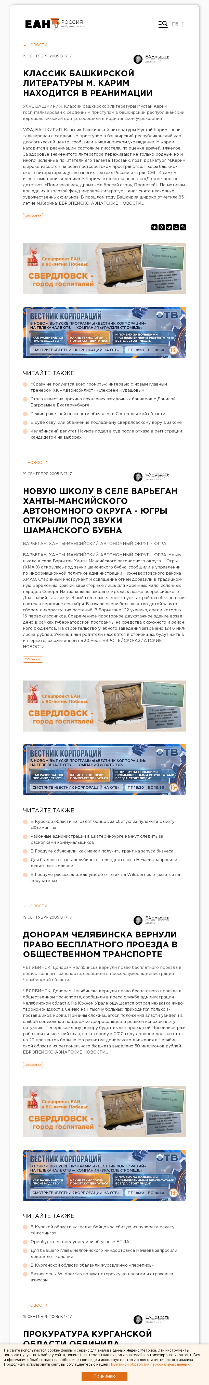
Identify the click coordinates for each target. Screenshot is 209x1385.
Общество (33, 216)
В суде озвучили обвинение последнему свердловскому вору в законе (106, 423)
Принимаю (104, 1376)
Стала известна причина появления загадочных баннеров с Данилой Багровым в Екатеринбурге (103, 402)
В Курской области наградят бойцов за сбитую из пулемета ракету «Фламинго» (102, 825)
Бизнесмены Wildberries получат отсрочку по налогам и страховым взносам (102, 1277)
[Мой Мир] (176, 227)
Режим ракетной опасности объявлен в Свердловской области (98, 414)
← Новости (35, 45)
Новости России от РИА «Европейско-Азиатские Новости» (42, 24)
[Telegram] (169, 227)
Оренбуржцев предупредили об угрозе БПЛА (80, 1242)
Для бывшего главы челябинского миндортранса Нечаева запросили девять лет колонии (104, 863)
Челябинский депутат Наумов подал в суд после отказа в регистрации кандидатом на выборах (106, 434)
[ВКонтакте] (154, 227)
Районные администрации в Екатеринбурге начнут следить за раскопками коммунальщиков (97, 840)
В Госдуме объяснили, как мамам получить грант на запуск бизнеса (102, 851)
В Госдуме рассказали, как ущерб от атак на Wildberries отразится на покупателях (105, 878)
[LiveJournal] (183, 227)
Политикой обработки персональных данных (149, 1364)
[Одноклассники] (162, 227)
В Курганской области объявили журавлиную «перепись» (92, 1265)
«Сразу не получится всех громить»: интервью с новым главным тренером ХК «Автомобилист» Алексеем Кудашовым (99, 387)
